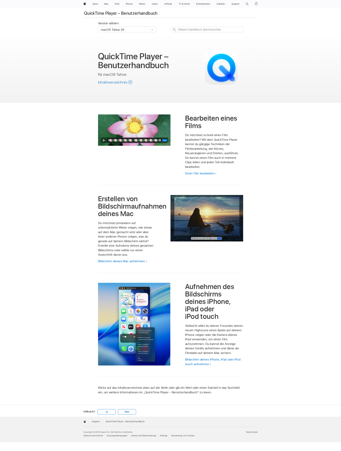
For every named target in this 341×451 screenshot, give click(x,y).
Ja (106, 412)
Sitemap (163, 435)
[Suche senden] (174, 30)
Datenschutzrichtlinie (93, 435)
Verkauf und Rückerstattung (143, 435)
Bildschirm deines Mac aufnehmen (121, 261)
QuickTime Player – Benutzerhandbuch (121, 13)
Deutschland (252, 432)
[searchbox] (207, 29)
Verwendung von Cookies (182, 435)
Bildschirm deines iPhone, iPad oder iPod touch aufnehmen (212, 362)
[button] (247, 4)
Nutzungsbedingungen (117, 435)
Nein (127, 412)
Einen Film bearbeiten (199, 173)
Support (96, 421)
